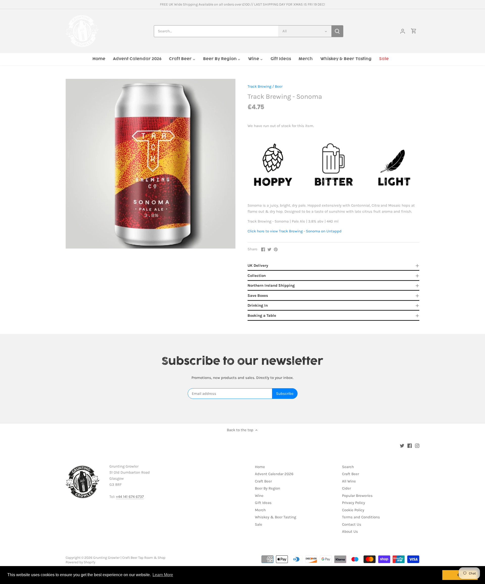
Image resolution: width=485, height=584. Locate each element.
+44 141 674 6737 (130, 496)
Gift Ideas (263, 502)
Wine (259, 495)
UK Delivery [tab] (258, 265)
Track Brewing (259, 86)
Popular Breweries (357, 495)
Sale (258, 524)
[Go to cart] (414, 31)
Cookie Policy (353, 510)
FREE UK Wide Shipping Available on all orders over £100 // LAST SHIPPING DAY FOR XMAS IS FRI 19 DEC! (242, 4)
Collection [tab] (257, 275)
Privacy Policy (353, 502)
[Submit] (337, 31)
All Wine (349, 481)
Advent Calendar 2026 (274, 474)
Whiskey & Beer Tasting (275, 517)
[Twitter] (402, 445)
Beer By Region (267, 488)
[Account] (402, 31)
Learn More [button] (163, 575)
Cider (346, 488)
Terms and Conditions (361, 517)
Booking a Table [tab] (262, 315)
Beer (278, 86)
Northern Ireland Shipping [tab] (271, 285)
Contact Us (351, 524)
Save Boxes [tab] (258, 295)
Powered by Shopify (80, 562)
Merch (260, 510)
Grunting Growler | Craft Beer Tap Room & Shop (129, 557)
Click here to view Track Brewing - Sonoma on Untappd (295, 231)
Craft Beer (263, 481)
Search (348, 467)
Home (260, 467)
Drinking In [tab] (258, 305)
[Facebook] (409, 445)
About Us (350, 531)
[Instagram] (417, 445)
